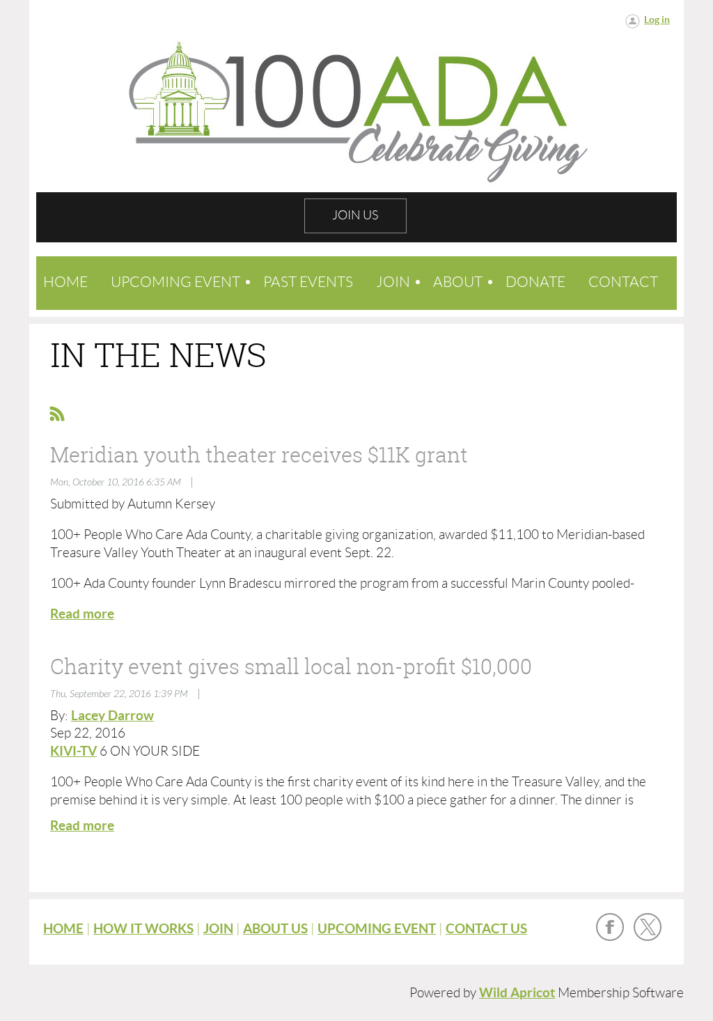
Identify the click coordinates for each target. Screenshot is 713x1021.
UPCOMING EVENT (377, 928)
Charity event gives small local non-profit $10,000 (291, 666)
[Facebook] (610, 927)
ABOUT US (275, 928)
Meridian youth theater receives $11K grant (259, 455)
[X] (647, 927)
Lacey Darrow (112, 715)
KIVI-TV (73, 751)
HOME (63, 928)
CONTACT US (486, 928)
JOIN (218, 928)
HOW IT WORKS (143, 928)
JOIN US (355, 215)
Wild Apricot (517, 992)
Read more (82, 614)
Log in (657, 19)
